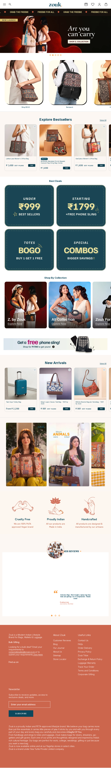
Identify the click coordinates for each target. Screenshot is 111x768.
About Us (57, 652)
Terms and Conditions (88, 670)
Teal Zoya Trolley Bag (13, 402)
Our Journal (58, 648)
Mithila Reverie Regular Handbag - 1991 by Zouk (90, 403)
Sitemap (57, 655)
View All (103, 120)
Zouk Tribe (83, 655)
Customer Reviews (62, 640)
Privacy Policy (84, 652)
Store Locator (59, 659)
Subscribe (21, 714)
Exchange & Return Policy (90, 659)
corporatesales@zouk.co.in (22, 652)
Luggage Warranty (87, 663)
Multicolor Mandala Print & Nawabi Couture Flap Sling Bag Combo (53, 162)
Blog (55, 644)
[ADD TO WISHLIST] (34, 126)
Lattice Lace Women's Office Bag (17, 159)
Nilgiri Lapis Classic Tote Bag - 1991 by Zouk (54, 403)
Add (31, 165)
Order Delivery (85, 648)
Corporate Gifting (86, 674)
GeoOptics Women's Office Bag (86, 159)
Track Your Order (86, 667)
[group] (55, 34)
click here (38, 654)
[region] (55, 36)
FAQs (80, 644)
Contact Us (83, 640)
